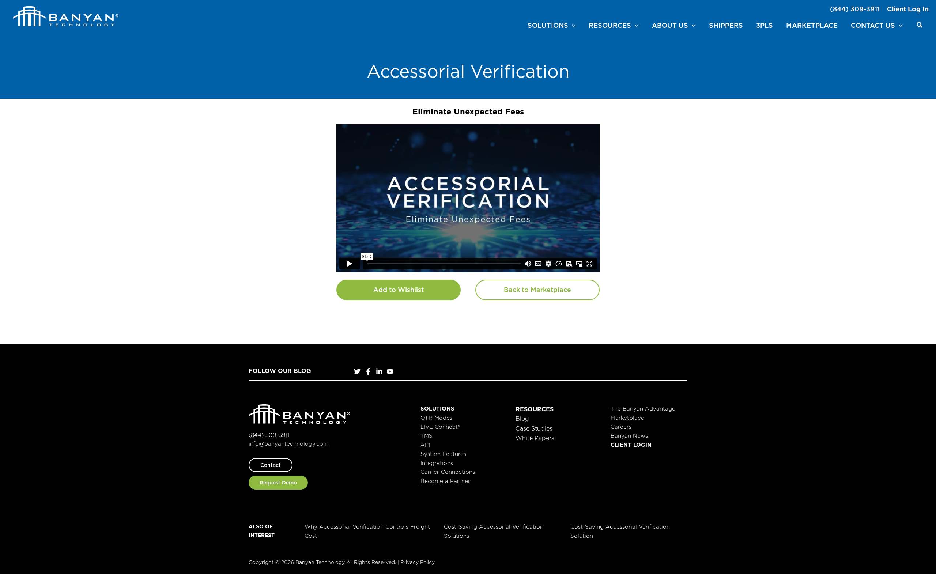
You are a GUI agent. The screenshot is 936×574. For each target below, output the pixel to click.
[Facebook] (368, 371)
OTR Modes (436, 418)
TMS (426, 435)
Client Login (631, 445)
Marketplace (627, 418)
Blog (522, 419)
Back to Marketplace (537, 289)
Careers (621, 427)
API (425, 445)
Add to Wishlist (398, 289)
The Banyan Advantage (643, 408)
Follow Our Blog (280, 371)
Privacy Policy (417, 562)
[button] (572, 25)
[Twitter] (357, 371)
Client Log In (908, 9)
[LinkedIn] (379, 371)
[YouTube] (390, 371)
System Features (443, 454)
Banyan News (629, 435)
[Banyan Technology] (66, 16)
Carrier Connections (447, 472)
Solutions (437, 408)
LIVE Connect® (440, 427)
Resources (535, 409)
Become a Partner (445, 481)
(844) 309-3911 (855, 9)
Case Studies (534, 428)
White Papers (535, 438)
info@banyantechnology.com (288, 444)
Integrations (436, 463)
